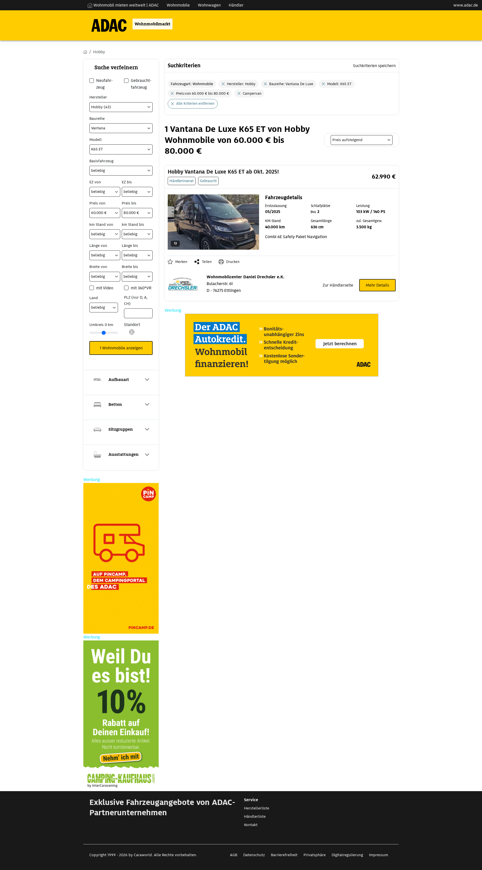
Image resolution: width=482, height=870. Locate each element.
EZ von (95, 182)
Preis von (97, 203)
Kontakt (251, 824)
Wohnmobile (178, 5)
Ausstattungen (123, 454)
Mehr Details (377, 285)
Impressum (378, 854)
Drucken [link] (232, 261)
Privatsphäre (315, 854)
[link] (243, 172)
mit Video (104, 288)
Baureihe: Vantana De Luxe (291, 84)
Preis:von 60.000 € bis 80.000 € (202, 93)
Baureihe (97, 118)
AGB (233, 854)
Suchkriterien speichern (374, 65)
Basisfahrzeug (101, 161)
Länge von (98, 245)
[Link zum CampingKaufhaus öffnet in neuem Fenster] (121, 715)
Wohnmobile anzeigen (121, 348)
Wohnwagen (209, 5)
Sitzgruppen (120, 429)
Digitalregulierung (347, 854)
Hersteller (98, 97)
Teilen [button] (207, 261)
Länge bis (130, 245)
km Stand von (101, 224)
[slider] (103, 333)
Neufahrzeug (104, 84)
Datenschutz (254, 854)
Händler (236, 5)
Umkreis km (101, 324)
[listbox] (362, 140)
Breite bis (130, 266)
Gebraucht (208, 180)
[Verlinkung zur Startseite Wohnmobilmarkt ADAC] (105, 24)
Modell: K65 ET (339, 84)
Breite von (98, 266)
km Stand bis (133, 224)
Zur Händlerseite (338, 285)
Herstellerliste (256, 808)
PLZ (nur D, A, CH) (136, 300)
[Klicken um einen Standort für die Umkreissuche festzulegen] (132, 334)
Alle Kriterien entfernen (195, 103)
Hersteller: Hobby (241, 84)
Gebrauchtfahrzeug (141, 84)
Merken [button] (181, 261)
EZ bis (127, 182)
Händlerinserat (181, 180)
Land (93, 297)
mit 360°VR (141, 288)
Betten (115, 404)
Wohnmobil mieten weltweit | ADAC (125, 5)
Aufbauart (118, 379)
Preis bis (129, 203)
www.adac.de (465, 5)
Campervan (252, 93)
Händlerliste (255, 816)
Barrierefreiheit (284, 854)
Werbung (173, 310)
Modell (95, 139)
